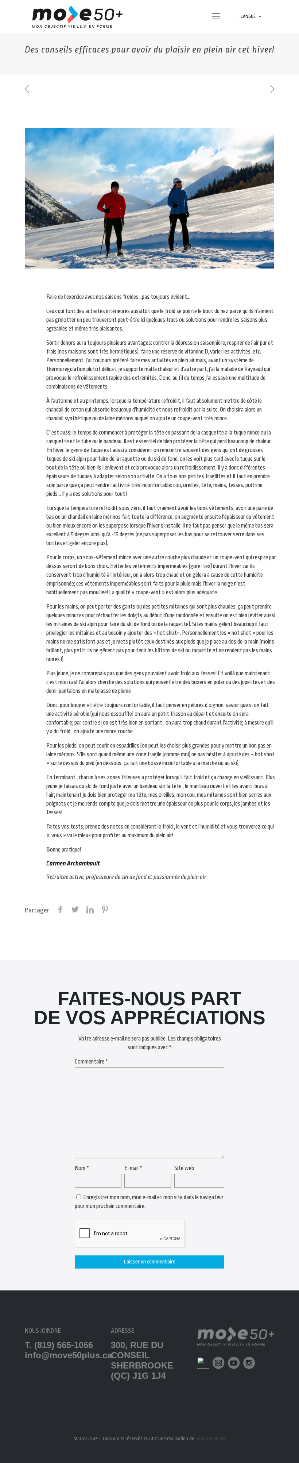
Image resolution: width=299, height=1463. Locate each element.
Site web (184, 1168)
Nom (82, 1168)
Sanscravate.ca (210, 1438)
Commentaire (91, 1061)
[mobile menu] (216, 16)
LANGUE (248, 16)
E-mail (133, 1168)
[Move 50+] (77, 16)
